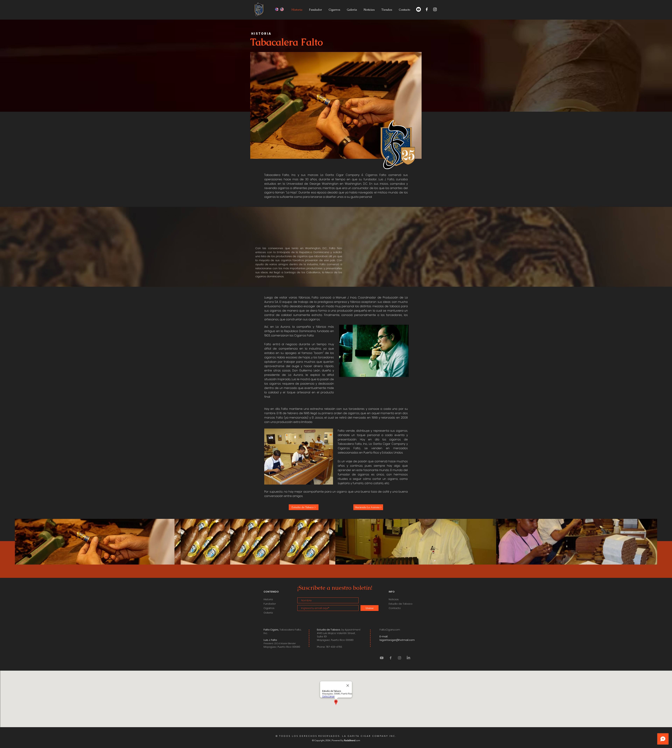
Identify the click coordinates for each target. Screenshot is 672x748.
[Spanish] (276, 9)
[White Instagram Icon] (435, 9)
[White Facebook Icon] (426, 9)
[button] (404, 10)
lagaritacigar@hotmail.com (397, 640)
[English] (282, 9)
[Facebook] (390, 658)
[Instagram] (399, 658)
